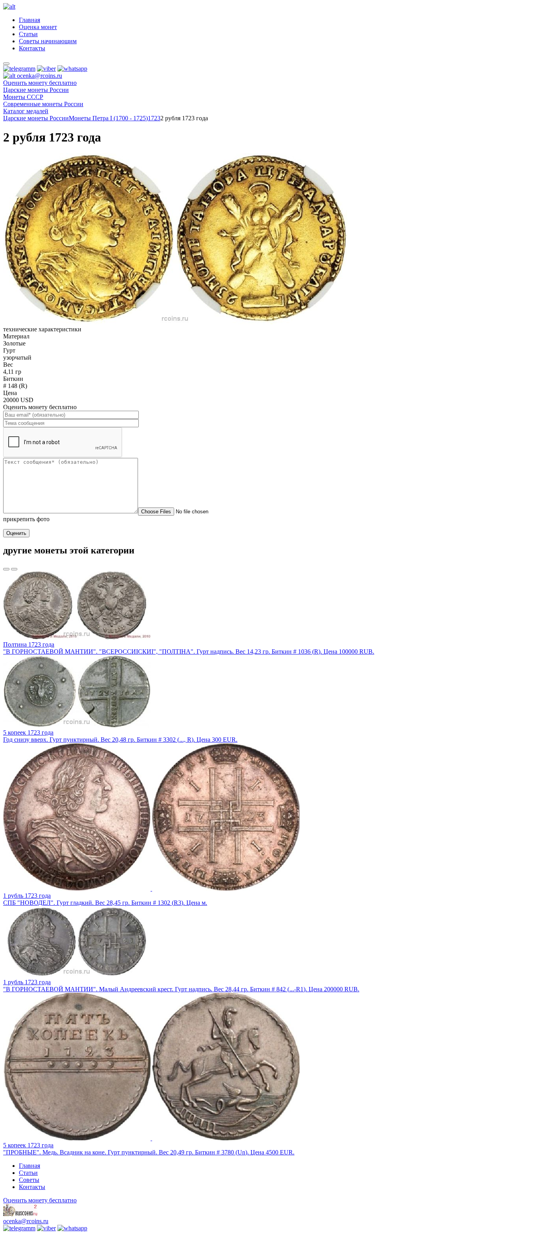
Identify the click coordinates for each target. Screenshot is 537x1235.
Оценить (16, 533)
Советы (29, 1179)
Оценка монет (38, 27)
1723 (154, 118)
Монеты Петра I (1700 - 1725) (108, 118)
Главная (29, 20)
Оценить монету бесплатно (40, 82)
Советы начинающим (48, 41)
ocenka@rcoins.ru (25, 1221)
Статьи (28, 34)
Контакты (32, 48)
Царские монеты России (36, 118)
